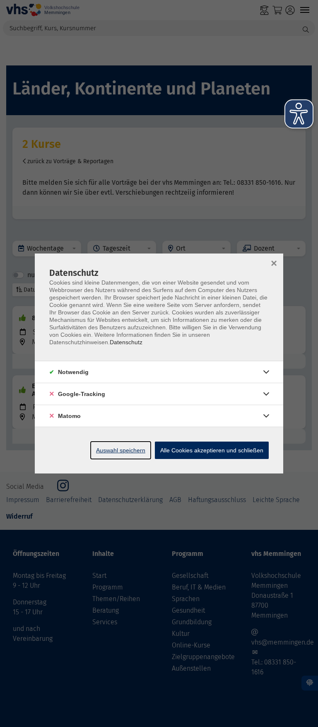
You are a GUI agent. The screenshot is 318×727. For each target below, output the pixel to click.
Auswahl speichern (120, 450)
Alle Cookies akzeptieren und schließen (211, 450)
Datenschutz (126, 342)
